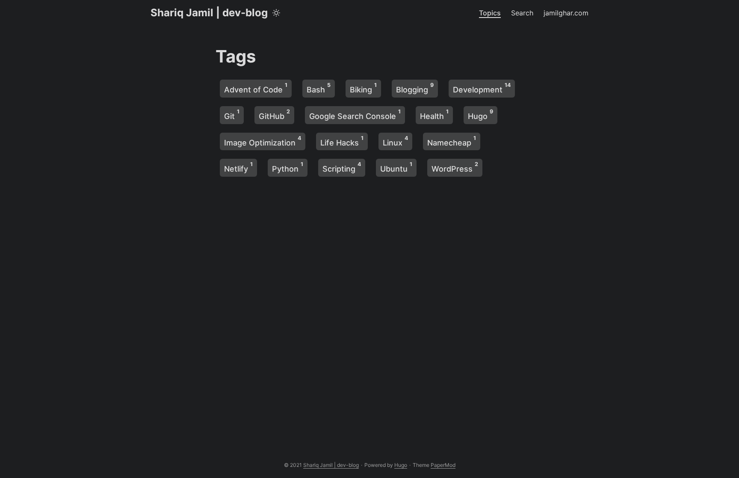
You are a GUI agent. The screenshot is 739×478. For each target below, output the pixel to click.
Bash (319, 88)
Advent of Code (255, 88)
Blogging (415, 88)
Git (231, 114)
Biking (363, 88)
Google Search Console (355, 114)
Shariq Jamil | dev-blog (209, 12)
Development (482, 88)
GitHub (274, 114)
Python (287, 167)
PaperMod (443, 465)
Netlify (238, 167)
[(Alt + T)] (276, 13)
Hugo (480, 114)
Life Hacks (342, 141)
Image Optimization (262, 141)
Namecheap (451, 141)
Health (434, 114)
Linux (395, 141)
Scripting (341, 167)
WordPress (455, 167)
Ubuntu (396, 167)
